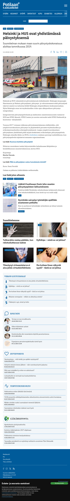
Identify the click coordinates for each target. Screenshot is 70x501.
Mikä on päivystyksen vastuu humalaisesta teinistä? (28, 162)
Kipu (40, 13)
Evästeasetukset (63, 481)
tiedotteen (34, 135)
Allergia (58, 13)
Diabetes (48, 13)
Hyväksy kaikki (59, 483)
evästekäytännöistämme (9, 493)
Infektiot (31, 13)
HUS (5, 28)
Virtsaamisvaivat (9, 250)
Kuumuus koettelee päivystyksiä (21, 142)
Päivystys (10, 28)
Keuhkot (14, 13)
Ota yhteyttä (6, 459)
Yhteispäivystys (19, 28)
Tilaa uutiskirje (7, 462)
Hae (24, 21)
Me (4, 457)
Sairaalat (21, 211)
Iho (66, 13)
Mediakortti (6, 454)
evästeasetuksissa (7, 497)
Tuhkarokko (8, 225)
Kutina (40, 250)
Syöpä (22, 13)
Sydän (5, 13)
